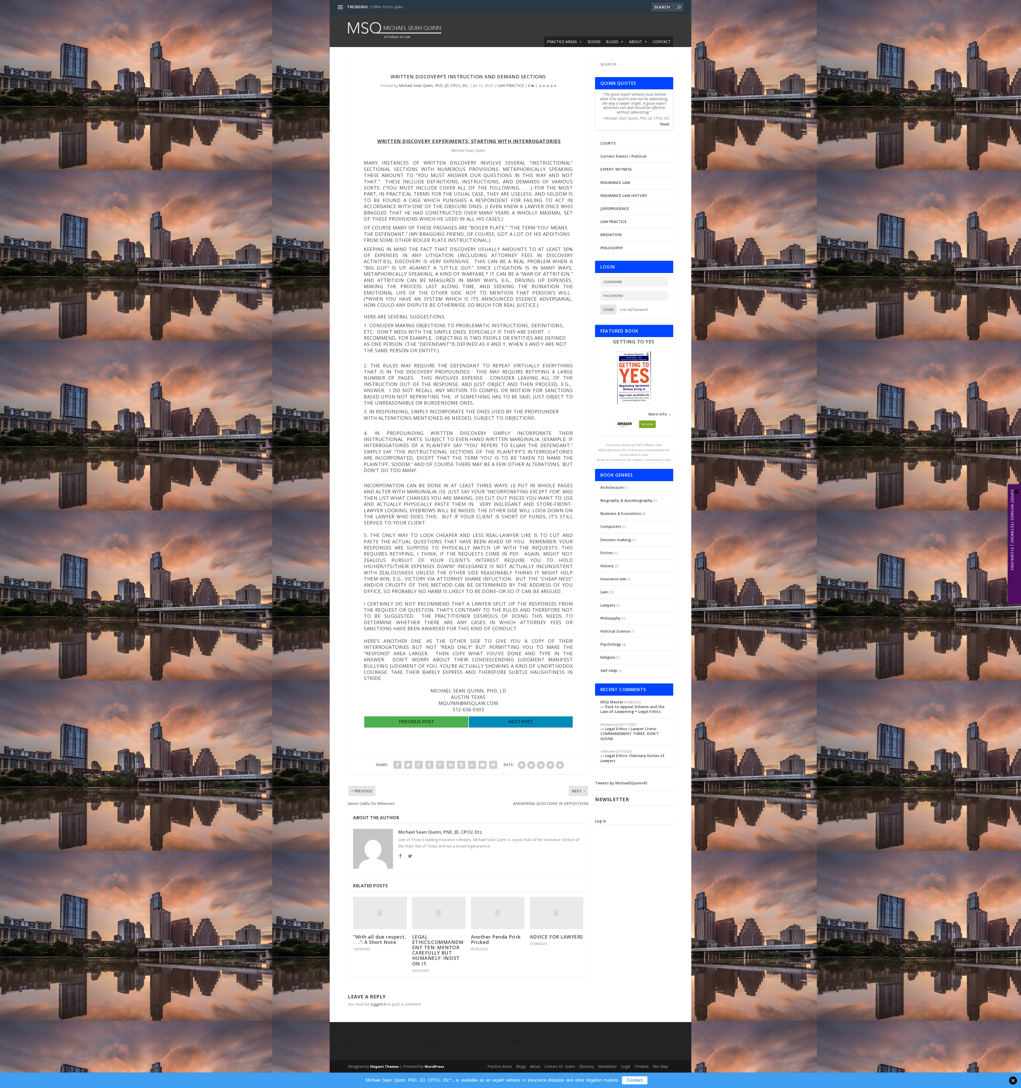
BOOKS (594, 41)
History (607, 565)
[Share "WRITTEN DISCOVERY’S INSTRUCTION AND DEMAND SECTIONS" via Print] (493, 764)
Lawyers (607, 605)
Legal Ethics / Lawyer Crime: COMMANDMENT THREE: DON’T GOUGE (629, 733)
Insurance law (613, 578)
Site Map (660, 1066)
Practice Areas (499, 1066)
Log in (600, 821)
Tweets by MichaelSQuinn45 (621, 782)
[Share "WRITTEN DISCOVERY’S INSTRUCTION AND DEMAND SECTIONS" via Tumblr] (429, 764)
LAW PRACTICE (510, 85)
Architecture (612, 487)
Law (604, 591)
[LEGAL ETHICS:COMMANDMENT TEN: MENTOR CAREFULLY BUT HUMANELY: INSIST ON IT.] (439, 913)
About (535, 1066)
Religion (607, 657)
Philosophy (610, 618)
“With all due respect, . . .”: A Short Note (379, 939)
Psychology (610, 644)
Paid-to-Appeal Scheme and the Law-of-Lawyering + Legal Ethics (632, 709)
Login (608, 309)
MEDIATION (611, 234)
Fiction (606, 552)
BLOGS (612, 41)
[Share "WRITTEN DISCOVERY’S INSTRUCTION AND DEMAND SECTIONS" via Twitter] (408, 764)
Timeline (641, 1066)
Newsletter (607, 1066)
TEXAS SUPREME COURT (391, 6)
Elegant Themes (384, 1066)
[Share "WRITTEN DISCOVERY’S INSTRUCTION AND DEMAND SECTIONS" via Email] (482, 764)
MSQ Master (611, 701)
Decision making (615, 539)
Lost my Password (634, 309)
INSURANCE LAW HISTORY (623, 195)
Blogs (521, 1066)
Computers (610, 526)
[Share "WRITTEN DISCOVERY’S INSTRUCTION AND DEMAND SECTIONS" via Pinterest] (440, 764)
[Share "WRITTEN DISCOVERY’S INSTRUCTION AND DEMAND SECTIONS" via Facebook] (397, 764)
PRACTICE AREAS (562, 41)
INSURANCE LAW (615, 182)
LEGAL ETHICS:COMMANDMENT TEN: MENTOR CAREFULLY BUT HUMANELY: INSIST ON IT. (438, 950)
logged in (378, 1004)
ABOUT (635, 41)
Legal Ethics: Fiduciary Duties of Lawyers (632, 758)
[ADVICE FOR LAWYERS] (557, 913)
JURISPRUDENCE (614, 208)
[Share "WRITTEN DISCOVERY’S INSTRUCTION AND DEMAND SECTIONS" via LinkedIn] (450, 764)
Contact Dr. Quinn (559, 1066)
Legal (625, 1066)
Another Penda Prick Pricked (496, 939)
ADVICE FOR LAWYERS (556, 937)
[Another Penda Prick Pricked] (498, 913)
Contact (635, 1080)
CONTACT (662, 41)
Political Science (615, 631)
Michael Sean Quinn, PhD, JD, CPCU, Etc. (434, 85)
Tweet (664, 124)
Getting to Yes (633, 341)
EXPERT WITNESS (616, 169)
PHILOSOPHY (611, 247)
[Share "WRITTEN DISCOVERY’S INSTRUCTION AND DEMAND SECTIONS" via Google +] (418, 764)
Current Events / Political (623, 156)
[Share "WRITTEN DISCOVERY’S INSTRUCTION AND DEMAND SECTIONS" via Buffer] (461, 764)
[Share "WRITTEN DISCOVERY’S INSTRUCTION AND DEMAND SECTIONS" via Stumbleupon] (472, 764)
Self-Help (608, 670)
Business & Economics (620, 513)
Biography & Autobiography (626, 500)
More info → (660, 414)
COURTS (608, 143)
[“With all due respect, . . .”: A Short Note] (380, 913)
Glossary (586, 1066)
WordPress (434, 1066)
